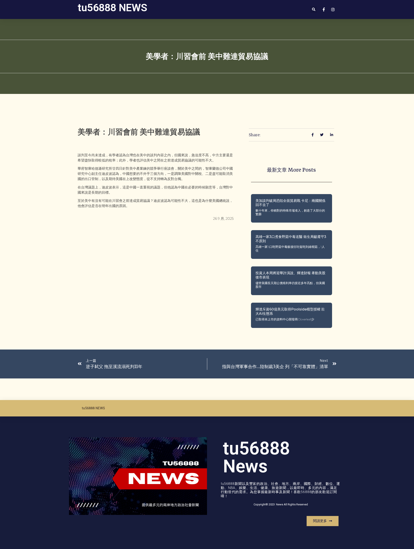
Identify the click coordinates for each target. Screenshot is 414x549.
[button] (313, 9)
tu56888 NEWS (112, 8)
